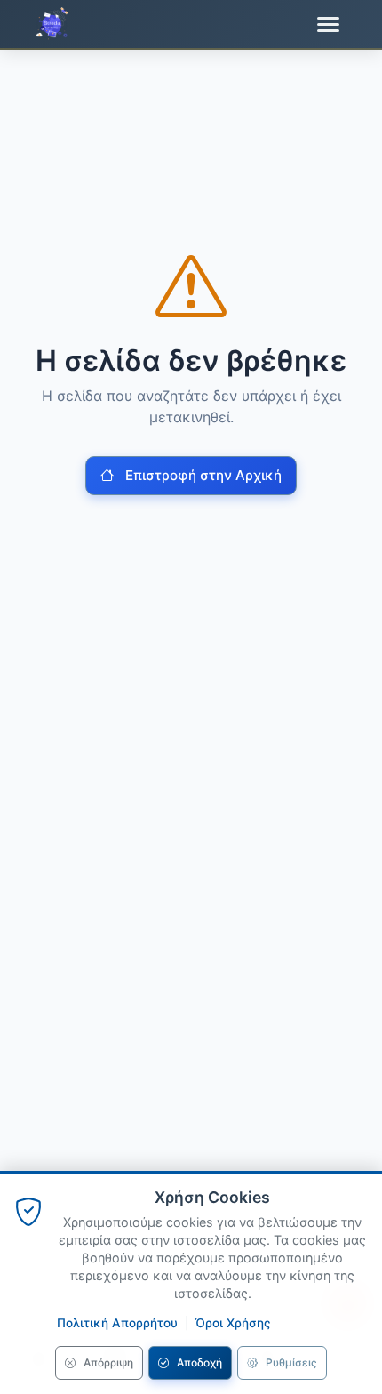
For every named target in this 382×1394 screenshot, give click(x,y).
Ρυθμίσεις (291, 1362)
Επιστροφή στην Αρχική (203, 475)
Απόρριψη (108, 1362)
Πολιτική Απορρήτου (117, 1323)
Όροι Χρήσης (232, 1323)
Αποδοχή (199, 1362)
